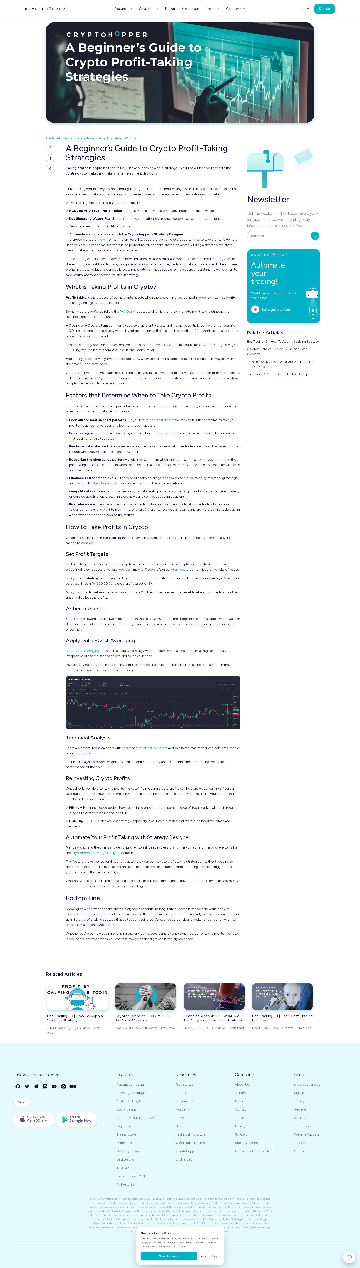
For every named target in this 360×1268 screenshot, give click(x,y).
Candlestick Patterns (191, 1143)
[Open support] (349, 1257)
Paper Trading (126, 1143)
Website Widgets (306, 1134)
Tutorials (182, 1093)
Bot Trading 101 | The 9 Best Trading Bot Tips (278, 374)
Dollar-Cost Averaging (82, 651)
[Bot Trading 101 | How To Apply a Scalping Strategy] (77, 996)
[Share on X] (50, 158)
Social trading (127, 1109)
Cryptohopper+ (187, 1151)
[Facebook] (17, 1086)
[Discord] (45, 1086)
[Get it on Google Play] (76, 1119)
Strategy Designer (130, 1151)
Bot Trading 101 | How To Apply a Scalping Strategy (283, 341)
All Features (125, 1184)
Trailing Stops (126, 1134)
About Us (242, 1084)
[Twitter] (27, 1086)
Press (239, 1101)
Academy (183, 1109)
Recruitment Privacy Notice (255, 1151)
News (180, 1118)
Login (305, 8)
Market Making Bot (130, 1101)
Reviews (300, 1109)
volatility (162, 345)
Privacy (240, 1126)
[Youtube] (54, 1086)
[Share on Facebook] (50, 148)
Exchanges (184, 1159)
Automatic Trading (130, 1084)
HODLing (128, 311)
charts (126, 748)
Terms (239, 1118)
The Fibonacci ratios (107, 483)
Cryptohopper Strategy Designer (96, 853)
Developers (302, 1143)
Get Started (185, 1084)
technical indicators (152, 748)
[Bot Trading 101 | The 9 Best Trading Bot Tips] (282, 996)
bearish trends (160, 420)
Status (299, 1151)
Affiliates (300, 1118)
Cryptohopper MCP (131, 1176)
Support (241, 1134)
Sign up (324, 9)
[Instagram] (63, 1086)
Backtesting (125, 1159)
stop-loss (178, 570)
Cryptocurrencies (307, 1084)
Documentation (187, 1101)
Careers (241, 1093)
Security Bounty (247, 1143)
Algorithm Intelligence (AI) (136, 1118)
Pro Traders (302, 1126)
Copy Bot (124, 1126)
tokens (145, 665)
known (102, 239)
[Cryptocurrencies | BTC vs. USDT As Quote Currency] (145, 996)
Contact (241, 1109)
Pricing (170, 8)
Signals (299, 1093)
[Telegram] (36, 1086)
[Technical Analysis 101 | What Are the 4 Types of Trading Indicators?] (214, 996)
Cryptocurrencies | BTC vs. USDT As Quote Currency (277, 351)
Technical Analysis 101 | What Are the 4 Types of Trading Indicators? (281, 364)
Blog (179, 1126)
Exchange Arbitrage (131, 1093)
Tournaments (126, 1168)
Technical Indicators (191, 1134)
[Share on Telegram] (50, 169)
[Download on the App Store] (33, 1119)
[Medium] (73, 1086)
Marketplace (190, 8)
